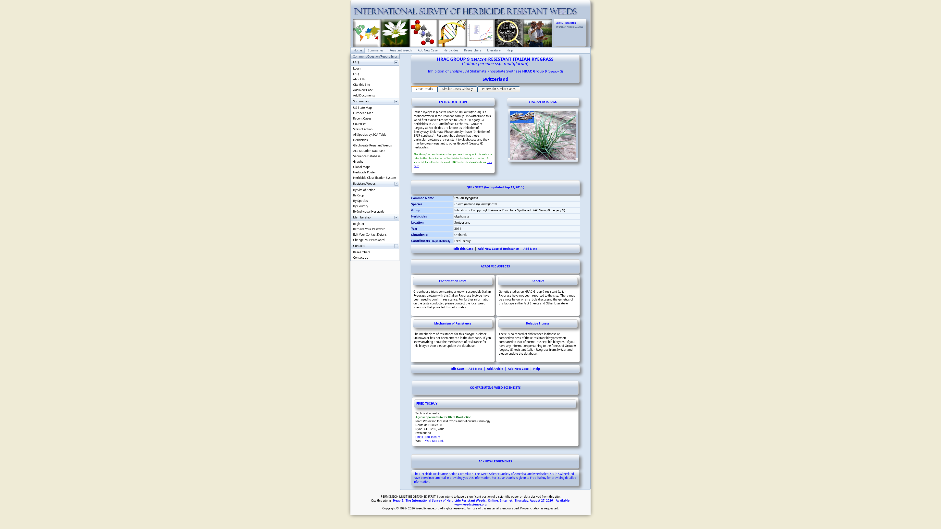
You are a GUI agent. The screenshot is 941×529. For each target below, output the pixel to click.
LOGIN (559, 22)
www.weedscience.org (470, 504)
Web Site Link (434, 441)
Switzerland (495, 79)
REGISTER (570, 22)
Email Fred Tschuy (427, 437)
